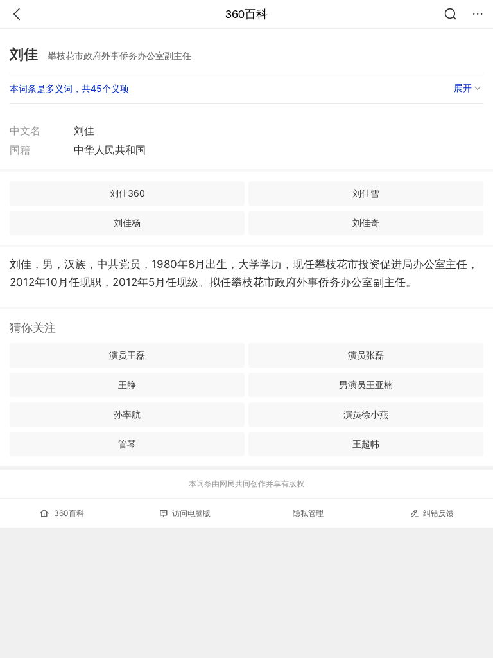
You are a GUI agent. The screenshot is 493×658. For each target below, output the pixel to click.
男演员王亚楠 (366, 384)
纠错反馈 (438, 513)
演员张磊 (366, 355)
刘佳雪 (365, 193)
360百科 (246, 14)
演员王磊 (127, 355)
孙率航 (127, 414)
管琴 (127, 443)
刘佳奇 (365, 222)
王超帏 (365, 443)
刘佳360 (127, 193)
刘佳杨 (127, 222)
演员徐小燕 (365, 414)
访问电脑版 (191, 513)
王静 (127, 384)
